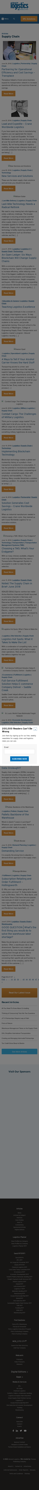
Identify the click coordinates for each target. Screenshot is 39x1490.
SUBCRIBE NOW (19, 758)
